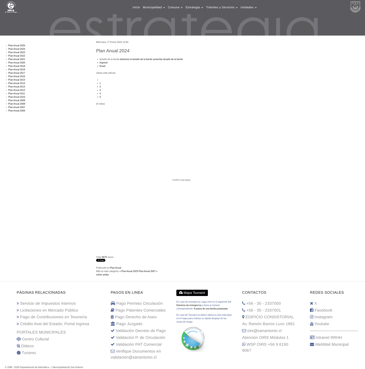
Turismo (29, 353)
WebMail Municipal (332, 344)
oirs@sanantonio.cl (264, 330)
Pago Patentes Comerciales (140, 310)
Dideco (27, 346)
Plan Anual (115, 268)
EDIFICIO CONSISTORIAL (270, 317)
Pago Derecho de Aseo (136, 317)
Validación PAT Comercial (139, 344)
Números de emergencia (188, 305)
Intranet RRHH (329, 337)
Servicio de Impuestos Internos (48, 303)
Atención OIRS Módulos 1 (265, 337)
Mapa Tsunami (194, 293)
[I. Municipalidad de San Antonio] (11, 7)
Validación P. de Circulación (140, 337)
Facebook (323, 310)
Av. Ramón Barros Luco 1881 (268, 324)
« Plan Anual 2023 (128, 271)
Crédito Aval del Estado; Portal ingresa (54, 324)
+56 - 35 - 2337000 (263, 303)
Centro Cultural (35, 339)
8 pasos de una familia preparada (211, 308)
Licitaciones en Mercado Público (49, 310)
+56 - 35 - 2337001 (263, 310)
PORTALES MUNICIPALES (41, 332)
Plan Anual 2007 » (148, 271)
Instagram (323, 317)
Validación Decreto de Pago (141, 330)
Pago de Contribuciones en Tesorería (53, 317)
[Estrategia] (182, 24)
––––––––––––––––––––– (334, 330)
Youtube (321, 324)
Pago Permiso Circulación (139, 303)
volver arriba (102, 274)
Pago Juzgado (129, 324)
